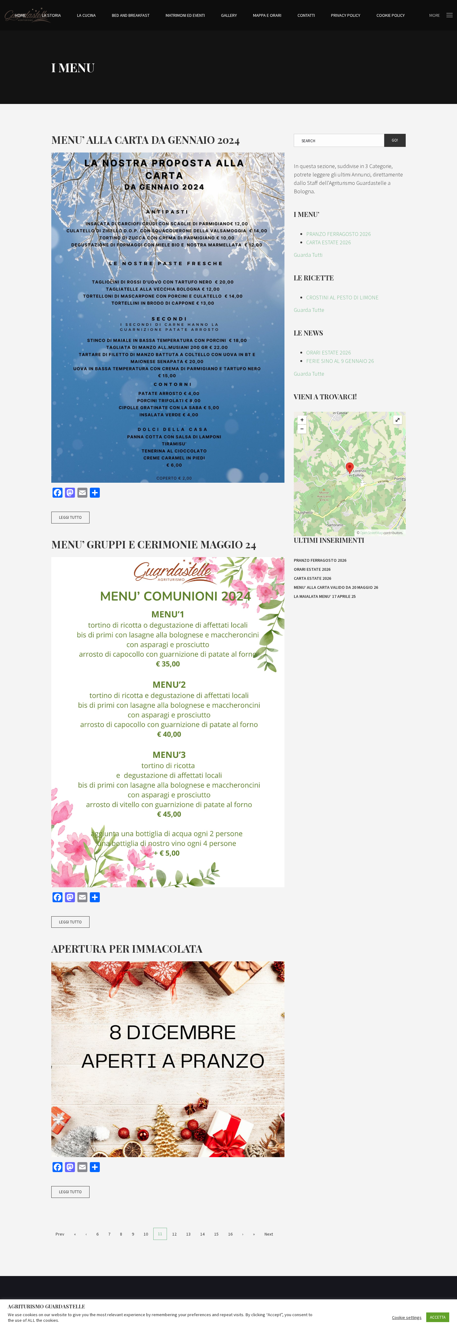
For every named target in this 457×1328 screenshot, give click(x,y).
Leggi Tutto (70, 517)
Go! (395, 140)
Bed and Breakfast (131, 15)
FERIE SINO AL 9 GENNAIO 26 (340, 360)
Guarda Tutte (309, 309)
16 (230, 1234)
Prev (60, 1234)
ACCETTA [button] (437, 1317)
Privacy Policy (345, 15)
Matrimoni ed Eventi (185, 15)
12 (174, 1234)
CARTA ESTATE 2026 (328, 242)
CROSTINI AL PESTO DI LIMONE (342, 297)
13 (188, 1234)
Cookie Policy (390, 15)
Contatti (306, 15)
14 (202, 1234)
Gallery (229, 15)
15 (216, 1234)
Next (269, 1234)
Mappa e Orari (267, 15)
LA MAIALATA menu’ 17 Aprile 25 (325, 596)
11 (160, 1233)
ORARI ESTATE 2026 (328, 352)
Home (20, 15)
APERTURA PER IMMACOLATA (126, 948)
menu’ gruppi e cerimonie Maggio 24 (153, 544)
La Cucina (86, 15)
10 (146, 1234)
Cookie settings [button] (407, 1317)
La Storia (51, 15)
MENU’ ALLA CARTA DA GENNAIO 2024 (145, 139)
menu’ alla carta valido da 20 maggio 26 (336, 587)
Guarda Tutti (308, 254)
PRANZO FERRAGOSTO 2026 (338, 233)
